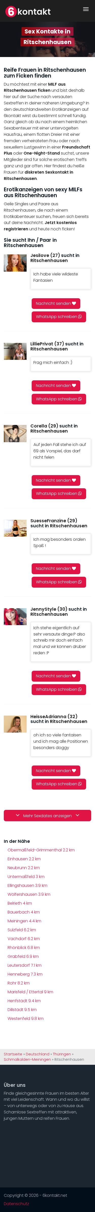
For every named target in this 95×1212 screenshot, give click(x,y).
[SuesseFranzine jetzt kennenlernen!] (15, 528)
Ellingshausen (27, 885)
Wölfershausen (29, 894)
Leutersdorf (25, 965)
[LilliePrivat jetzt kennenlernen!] (15, 351)
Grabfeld (23, 956)
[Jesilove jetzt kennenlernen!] (15, 262)
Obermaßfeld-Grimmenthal (41, 850)
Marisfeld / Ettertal (30, 992)
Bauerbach (24, 912)
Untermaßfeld (26, 877)
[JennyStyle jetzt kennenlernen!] (15, 616)
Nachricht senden (54, 303)
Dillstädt (22, 1010)
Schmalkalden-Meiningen (27, 1059)
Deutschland (37, 1054)
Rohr (19, 983)
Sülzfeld (22, 930)
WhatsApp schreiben (57, 317)
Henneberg (25, 974)
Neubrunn (24, 868)
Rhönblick (24, 947)
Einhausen (24, 859)
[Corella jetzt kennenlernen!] (15, 433)
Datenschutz (16, 1204)
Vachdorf (24, 939)
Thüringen (62, 1054)
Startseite (13, 1054)
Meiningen (24, 921)
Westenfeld (26, 1018)
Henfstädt (24, 1001)
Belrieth (20, 903)
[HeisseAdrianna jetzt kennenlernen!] (15, 724)
